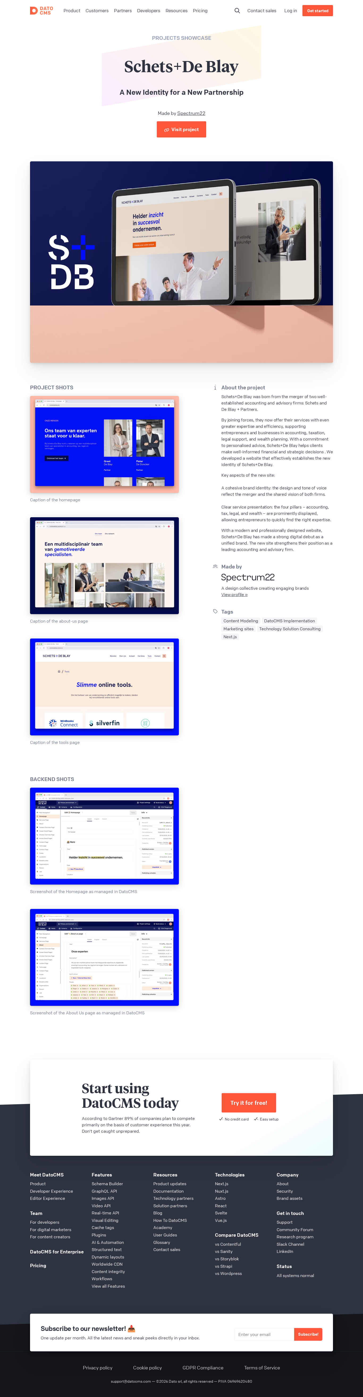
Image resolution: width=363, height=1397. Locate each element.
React (221, 1205)
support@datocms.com (131, 1381)
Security (285, 1191)
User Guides (165, 1235)
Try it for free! (248, 1102)
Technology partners (173, 1198)
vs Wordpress (228, 1273)
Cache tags (103, 1227)
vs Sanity (224, 1251)
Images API (103, 1198)
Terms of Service (262, 1367)
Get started (317, 10)
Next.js (221, 1183)
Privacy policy (97, 1367)
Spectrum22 (191, 113)
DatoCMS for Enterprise (57, 1251)
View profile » (234, 594)
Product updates (169, 1183)
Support (285, 1222)
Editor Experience (47, 1198)
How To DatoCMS (170, 1220)
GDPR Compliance (203, 1367)
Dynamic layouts (108, 1257)
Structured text (107, 1249)
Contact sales (261, 10)
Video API (101, 1205)
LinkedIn (285, 1251)
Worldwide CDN (107, 1264)
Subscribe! (308, 1334)
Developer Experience (51, 1191)
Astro (220, 1198)
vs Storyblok (227, 1258)
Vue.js (221, 1220)
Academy (162, 1227)
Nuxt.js (221, 1191)
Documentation (168, 1191)
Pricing (38, 1265)
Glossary (161, 1242)
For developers (44, 1222)
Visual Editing (105, 1220)
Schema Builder (107, 1183)
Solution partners (170, 1205)
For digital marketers (50, 1229)
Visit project (184, 129)
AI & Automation (108, 1242)
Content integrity (108, 1271)
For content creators (50, 1236)
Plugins (99, 1235)
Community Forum (295, 1229)
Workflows (102, 1278)
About (283, 1183)
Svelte (221, 1212)
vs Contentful (228, 1244)
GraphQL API (104, 1191)
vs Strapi (223, 1266)
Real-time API (105, 1212)
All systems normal (295, 1275)
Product (38, 1183)
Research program (295, 1236)
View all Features (108, 1286)
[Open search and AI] (237, 10)
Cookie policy (147, 1367)
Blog (157, 1212)
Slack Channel (290, 1244)
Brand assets (289, 1198)
